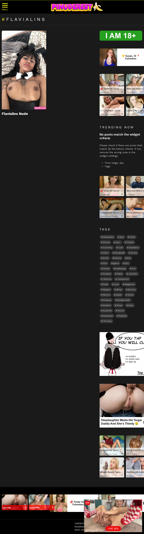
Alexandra (108, 237)
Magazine (130, 284)
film (105, 263)
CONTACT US (81, 523)
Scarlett (107, 310)
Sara (130, 305)
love (116, 284)
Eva (129, 258)
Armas (106, 242)
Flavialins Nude (15, 114)
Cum (120, 247)
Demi (106, 253)
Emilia (134, 253)
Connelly (107, 247)
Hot (134, 268)
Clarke (130, 242)
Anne (132, 237)
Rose (119, 305)
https (119, 274)
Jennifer (133, 274)
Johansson (123, 279)
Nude (119, 295)
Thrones (107, 321)
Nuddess (79, 526)
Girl (127, 263)
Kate (105, 284)
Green (106, 268)
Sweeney (108, 316)
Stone (121, 310)
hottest (107, 274)
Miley (119, 289)
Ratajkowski (123, 300)
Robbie (107, 305)
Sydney (122, 316)
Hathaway (121, 268)
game (116, 263)
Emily (106, 258)
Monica (131, 289)
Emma (118, 258)
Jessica (107, 279)
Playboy (107, 300)
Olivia (130, 295)
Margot (106, 289)
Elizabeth (120, 253)
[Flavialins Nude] (24, 70)
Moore (106, 295)
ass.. (118, 242)
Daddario (134, 247)
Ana (122, 237)
